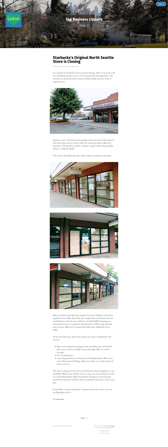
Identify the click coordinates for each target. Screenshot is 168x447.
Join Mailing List (104, 430)
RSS (104, 433)
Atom (107, 433)
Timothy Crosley (58, 66)
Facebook (105, 426)
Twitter (100, 426)
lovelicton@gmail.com (107, 427)
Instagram (112, 426)
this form (60, 392)
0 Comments (58, 399)
